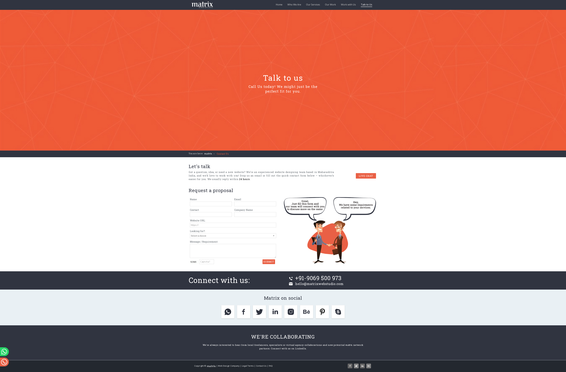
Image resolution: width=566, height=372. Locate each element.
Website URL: (197, 220)
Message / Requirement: (204, 241)
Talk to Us (366, 4)
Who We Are (294, 4)
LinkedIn (300, 348)
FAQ (271, 365)
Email (237, 199)
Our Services (313, 4)
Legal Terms (248, 365)
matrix (208, 153)
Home (279, 4)
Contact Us (223, 153)
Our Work (330, 4)
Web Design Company (229, 365)
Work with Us (348, 4)
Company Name (243, 209)
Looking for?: (197, 231)
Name (193, 199)
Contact (194, 209)
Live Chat (366, 175)
